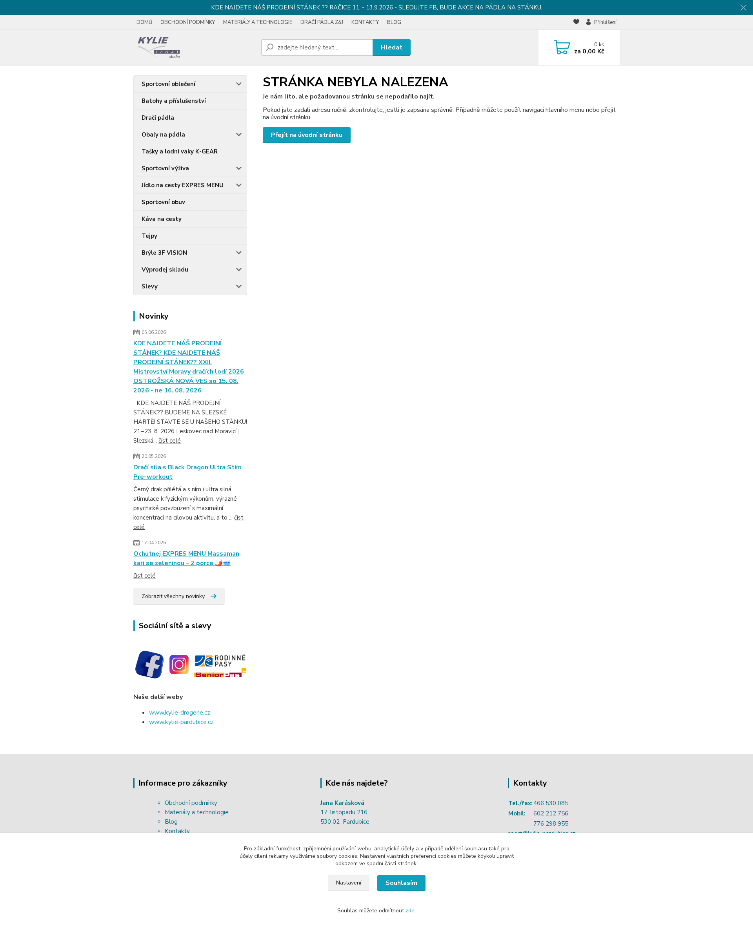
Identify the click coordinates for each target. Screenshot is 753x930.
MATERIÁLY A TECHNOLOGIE (257, 22)
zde (410, 910)
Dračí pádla (158, 118)
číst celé (169, 441)
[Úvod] (194, 47)
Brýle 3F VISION (164, 253)
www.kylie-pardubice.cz (181, 722)
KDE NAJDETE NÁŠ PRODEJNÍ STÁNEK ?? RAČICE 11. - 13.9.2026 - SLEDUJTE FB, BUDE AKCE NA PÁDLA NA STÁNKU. (376, 7)
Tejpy (149, 236)
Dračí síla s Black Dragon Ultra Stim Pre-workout (187, 472)
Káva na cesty (162, 219)
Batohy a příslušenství (174, 101)
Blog (171, 822)
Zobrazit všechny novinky (173, 596)
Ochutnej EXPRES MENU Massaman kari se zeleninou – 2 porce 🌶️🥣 (186, 558)
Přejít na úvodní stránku (306, 135)
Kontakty (177, 831)
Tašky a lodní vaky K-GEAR (180, 151)
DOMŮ (144, 22)
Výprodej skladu (165, 270)
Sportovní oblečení (168, 84)
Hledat (391, 47)
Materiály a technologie (197, 812)
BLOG (394, 22)
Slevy (150, 286)
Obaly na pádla (163, 135)
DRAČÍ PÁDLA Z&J (321, 22)
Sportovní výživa (165, 168)
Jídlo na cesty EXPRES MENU (183, 185)
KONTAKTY (365, 22)
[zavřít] (743, 8)
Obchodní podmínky (191, 803)
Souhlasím (401, 883)
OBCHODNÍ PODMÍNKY (187, 22)
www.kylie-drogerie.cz (179, 712)
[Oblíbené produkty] (576, 23)
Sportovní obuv (163, 202)
